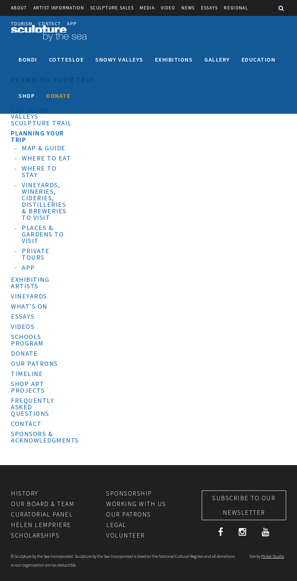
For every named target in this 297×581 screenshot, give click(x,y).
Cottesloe (66, 59)
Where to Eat (46, 158)
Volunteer (125, 535)
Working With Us (136, 504)
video (168, 8)
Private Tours (36, 254)
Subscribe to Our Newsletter (243, 505)
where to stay (39, 171)
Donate (58, 95)
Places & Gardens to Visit (43, 234)
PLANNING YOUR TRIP (37, 136)
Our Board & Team (42, 504)
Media (147, 8)
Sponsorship (129, 493)
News (187, 8)
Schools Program (27, 340)
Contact (26, 423)
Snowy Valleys (119, 59)
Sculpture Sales (112, 8)
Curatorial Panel (42, 514)
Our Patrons (34, 363)
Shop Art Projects (28, 387)
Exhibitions (174, 59)
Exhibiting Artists (30, 282)
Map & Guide (44, 148)
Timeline (27, 373)
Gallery (217, 59)
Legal (116, 525)
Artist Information (58, 8)
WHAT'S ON (29, 306)
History (24, 493)
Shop (26, 95)
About (19, 8)
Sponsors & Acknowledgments (45, 437)
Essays (209, 8)
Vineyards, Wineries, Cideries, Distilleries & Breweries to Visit (44, 201)
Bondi (27, 59)
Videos (22, 326)
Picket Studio (272, 556)
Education (259, 59)
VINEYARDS (29, 296)
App (28, 267)
